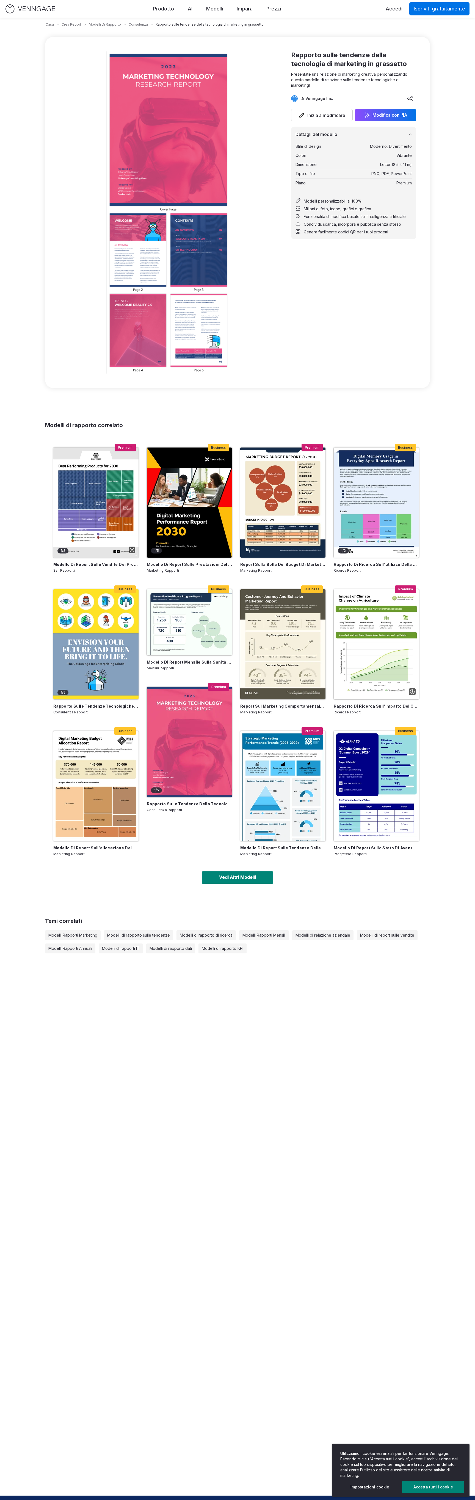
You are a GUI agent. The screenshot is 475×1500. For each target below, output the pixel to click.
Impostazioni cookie (369, 1487)
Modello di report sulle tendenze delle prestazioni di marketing (282, 848)
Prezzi (273, 9)
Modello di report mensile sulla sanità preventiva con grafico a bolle (189, 662)
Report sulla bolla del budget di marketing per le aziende (282, 564)
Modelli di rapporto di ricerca (206, 935)
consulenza (138, 24)
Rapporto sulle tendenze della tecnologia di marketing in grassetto (189, 803)
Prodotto (163, 9)
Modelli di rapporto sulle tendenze (138, 935)
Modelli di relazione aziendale (323, 935)
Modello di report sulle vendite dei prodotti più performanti (96, 564)
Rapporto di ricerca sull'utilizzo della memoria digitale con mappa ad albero (376, 564)
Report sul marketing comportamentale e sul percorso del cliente (282, 706)
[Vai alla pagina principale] (30, 8)
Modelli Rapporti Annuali (70, 948)
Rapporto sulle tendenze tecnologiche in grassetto (96, 706)
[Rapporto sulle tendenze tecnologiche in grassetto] (96, 644)
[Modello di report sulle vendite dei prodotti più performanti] (96, 503)
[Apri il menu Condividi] (410, 98)
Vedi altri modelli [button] (237, 877)
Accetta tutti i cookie (433, 1487)
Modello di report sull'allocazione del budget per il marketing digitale (96, 848)
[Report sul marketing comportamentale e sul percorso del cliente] (282, 644)
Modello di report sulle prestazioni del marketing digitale (189, 564)
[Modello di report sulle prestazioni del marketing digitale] (189, 503)
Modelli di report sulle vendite (387, 935)
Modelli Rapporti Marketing (72, 935)
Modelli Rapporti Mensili (264, 935)
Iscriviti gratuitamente (439, 9)
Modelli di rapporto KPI (222, 948)
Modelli (214, 9)
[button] (322, 115)
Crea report (71, 24)
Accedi (394, 9)
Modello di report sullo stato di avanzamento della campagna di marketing (376, 848)
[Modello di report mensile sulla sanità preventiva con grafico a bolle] (189, 622)
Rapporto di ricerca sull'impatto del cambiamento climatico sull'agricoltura (376, 706)
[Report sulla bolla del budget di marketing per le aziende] (282, 503)
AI (190, 9)
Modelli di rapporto (105, 24)
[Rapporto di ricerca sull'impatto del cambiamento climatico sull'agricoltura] (376, 644)
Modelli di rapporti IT (121, 948)
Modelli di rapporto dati (171, 948)
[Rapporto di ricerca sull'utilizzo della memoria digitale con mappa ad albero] (376, 503)
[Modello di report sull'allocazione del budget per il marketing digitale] (96, 786)
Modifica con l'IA (389, 115)
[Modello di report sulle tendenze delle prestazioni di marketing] (282, 786)
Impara (245, 9)
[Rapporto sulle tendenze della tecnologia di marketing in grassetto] (189, 742)
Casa (50, 24)
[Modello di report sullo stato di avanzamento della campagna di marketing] (376, 786)
